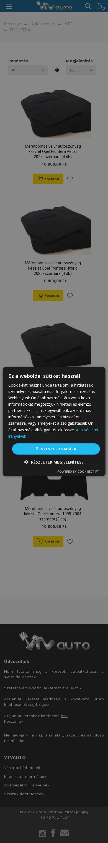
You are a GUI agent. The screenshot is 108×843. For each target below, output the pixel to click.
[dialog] (54, 421)
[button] (54, 462)
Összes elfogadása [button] (55, 448)
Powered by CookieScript (78, 471)
